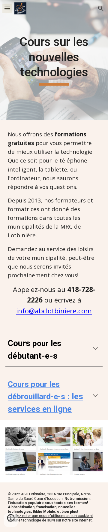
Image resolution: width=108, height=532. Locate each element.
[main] (54, 60)
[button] (7, 8)
